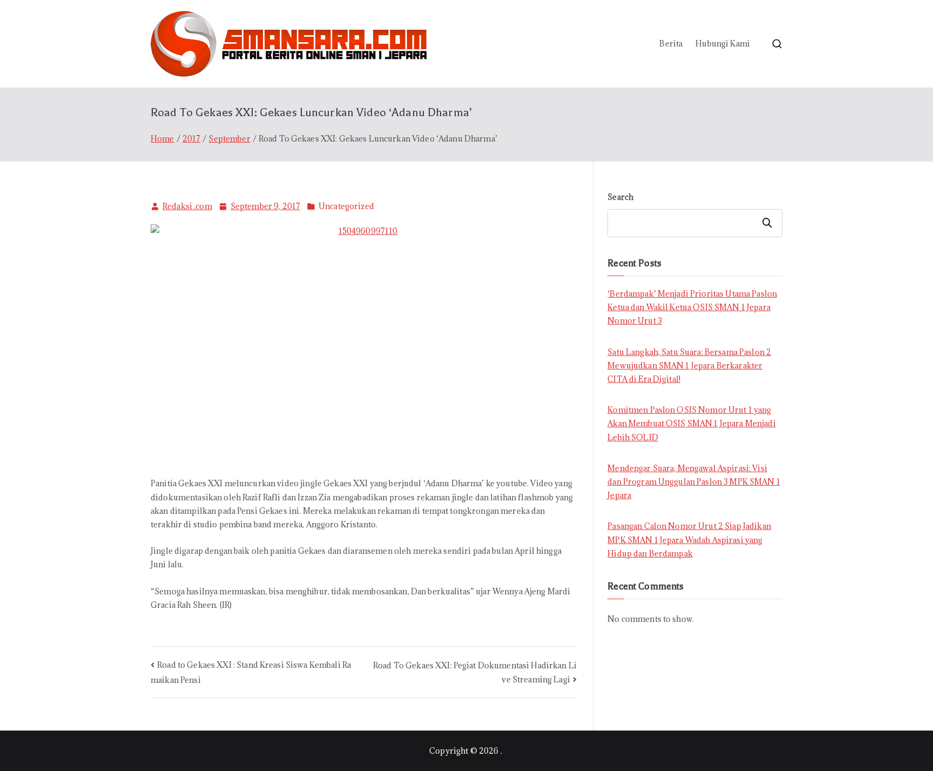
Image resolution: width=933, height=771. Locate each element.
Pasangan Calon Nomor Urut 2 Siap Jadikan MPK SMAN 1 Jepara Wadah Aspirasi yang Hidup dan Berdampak (689, 539)
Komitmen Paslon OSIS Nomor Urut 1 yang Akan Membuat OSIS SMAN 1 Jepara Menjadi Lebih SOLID (691, 423)
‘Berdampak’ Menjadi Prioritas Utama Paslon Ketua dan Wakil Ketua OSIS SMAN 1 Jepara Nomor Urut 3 (692, 307)
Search (620, 197)
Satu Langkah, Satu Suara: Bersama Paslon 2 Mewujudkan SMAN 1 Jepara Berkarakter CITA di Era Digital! (689, 365)
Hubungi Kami (722, 43)
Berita (670, 43)
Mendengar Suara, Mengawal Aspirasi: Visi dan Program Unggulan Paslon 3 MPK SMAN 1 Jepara (693, 481)
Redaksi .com (187, 206)
